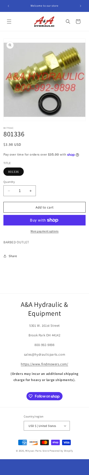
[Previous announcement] (8, 6)
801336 (13, 172)
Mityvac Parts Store (37, 450)
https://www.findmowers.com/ (44, 364)
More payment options (45, 231)
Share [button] (13, 256)
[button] (9, 21)
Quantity (9, 182)
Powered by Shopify (61, 450)
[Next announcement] (81, 6)
